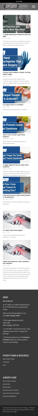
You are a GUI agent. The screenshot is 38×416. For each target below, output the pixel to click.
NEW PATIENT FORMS (8, 359)
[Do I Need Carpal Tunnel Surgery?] (17, 220)
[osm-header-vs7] (16, 6)
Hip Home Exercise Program (10, 390)
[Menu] (32, 6)
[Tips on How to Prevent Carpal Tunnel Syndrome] (17, 124)
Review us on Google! (11, 411)
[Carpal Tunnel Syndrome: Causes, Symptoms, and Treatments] (17, 250)
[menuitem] (32, 6)
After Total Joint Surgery (9, 381)
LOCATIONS (6, 362)
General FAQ (6, 384)
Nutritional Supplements (9, 396)
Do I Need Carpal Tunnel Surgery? (13, 230)
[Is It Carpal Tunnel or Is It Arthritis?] (17, 94)
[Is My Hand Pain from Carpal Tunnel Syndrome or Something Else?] (17, 185)
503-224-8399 (19, 1)
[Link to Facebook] (33, 413)
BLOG (4, 365)
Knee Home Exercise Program (11, 393)
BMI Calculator (7, 387)
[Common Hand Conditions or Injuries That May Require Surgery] (17, 59)
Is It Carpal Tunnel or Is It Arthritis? (13, 104)
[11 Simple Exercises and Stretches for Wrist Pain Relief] (17, 24)
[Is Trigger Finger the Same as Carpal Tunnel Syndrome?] (17, 154)
